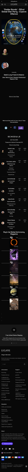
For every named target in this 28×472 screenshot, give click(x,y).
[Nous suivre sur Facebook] (2, 449)
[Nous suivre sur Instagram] (6, 449)
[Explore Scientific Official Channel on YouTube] (10, 127)
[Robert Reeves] (2, 223)
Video (3, 77)
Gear (17, 79)
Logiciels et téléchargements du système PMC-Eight (20, 394)
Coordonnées (4, 467)
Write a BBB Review (5, 399)
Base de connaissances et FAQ (20, 389)
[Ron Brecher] (2, 191)
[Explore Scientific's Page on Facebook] (15, 127)
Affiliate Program (5, 388)
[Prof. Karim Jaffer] (2, 163)
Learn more (23, 339)
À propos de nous (5, 375)
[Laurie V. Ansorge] (2, 181)
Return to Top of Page (14, 96)
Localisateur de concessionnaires (5, 378)
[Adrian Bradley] (2, 212)
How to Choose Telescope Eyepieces (6, 416)
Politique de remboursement (7, 465)
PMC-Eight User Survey (20, 398)
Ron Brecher (11, 188)
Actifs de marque (5, 390)
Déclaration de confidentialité (4, 384)
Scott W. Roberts (18, 75)
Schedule (16, 77)
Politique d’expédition (17, 466)
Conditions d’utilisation (18, 465)
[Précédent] (1, 1)
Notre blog (3, 372)
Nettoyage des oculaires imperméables (7, 420)
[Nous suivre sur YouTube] (10, 449)
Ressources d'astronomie (4, 410)
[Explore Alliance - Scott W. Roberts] (14, 63)
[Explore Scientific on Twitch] (21, 127)
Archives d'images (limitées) (5, 393)
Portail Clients (18, 372)
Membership (22, 77)
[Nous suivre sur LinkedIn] (13, 449)
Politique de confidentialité (6, 466)
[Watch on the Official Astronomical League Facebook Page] (6, 127)
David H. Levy (8, 75)
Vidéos (3, 413)
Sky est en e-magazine (6, 424)
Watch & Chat (9, 77)
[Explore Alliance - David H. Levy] (14, 52)
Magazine (12, 79)
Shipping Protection (19, 382)
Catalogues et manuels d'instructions (20, 385)
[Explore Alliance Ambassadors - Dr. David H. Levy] (2, 151)
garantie (17, 375)
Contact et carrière (5, 381)
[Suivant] (26, 1)
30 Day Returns (14, 1)
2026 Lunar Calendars (6, 407)
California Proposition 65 (6, 426)
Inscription (17, 377)
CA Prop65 (3, 397)
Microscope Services (20, 380)
